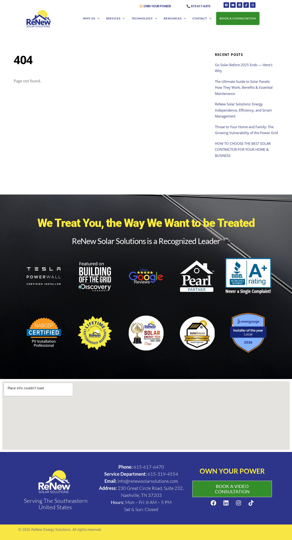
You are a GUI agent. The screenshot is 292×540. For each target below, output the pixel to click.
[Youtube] (233, 5)
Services (113, 18)
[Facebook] (226, 5)
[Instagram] (253, 5)
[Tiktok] (246, 5)
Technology (142, 18)
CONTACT (200, 18)
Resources (173, 18)
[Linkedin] (239, 5)
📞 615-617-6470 (198, 6)
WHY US (89, 18)
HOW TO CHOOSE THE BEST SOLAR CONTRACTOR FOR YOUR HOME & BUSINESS (243, 149)
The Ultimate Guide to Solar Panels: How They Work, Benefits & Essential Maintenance (244, 87)
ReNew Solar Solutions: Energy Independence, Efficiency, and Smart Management (243, 110)
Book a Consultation (238, 18)
